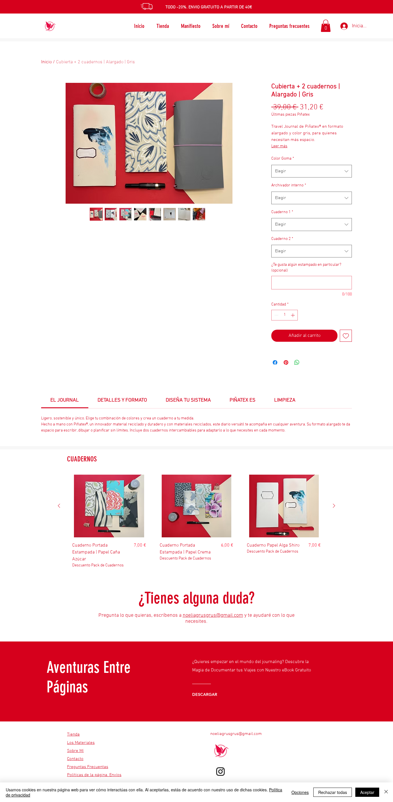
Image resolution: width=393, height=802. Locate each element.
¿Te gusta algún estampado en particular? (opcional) (306, 267)
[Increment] (293, 315)
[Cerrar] (386, 792)
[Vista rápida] (109, 506)
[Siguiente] (334, 505)
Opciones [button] (300, 792)
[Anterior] (59, 505)
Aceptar (367, 792)
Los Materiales (81, 742)
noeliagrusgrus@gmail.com (213, 615)
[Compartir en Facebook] (275, 362)
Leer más (279, 146)
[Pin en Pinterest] (286, 362)
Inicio (46, 62)
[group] (196, 524)
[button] (325, 26)
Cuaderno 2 (282, 238)
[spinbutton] (284, 315)
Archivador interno (288, 185)
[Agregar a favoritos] (346, 336)
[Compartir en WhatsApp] (296, 362)
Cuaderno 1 (282, 212)
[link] (64, 400)
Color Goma (282, 158)
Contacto (75, 758)
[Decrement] (275, 315)
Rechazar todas (332, 792)
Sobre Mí (75, 750)
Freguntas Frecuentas (87, 766)
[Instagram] (220, 771)
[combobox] (311, 171)
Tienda (73, 734)
